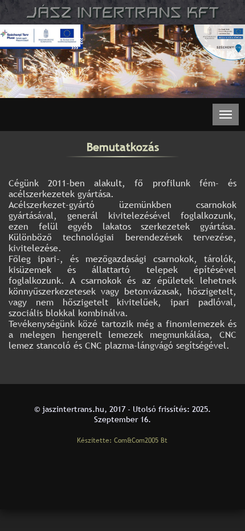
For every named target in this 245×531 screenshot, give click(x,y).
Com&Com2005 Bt (141, 440)
